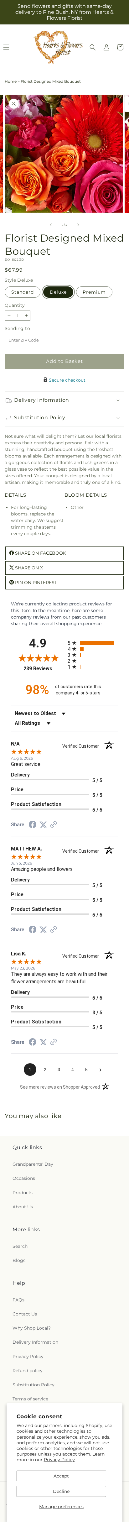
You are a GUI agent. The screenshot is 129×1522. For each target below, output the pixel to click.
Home (11, 81)
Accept (61, 1476)
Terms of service (30, 1399)
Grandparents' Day (33, 1164)
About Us (23, 1207)
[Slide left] (51, 225)
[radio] (93, 643)
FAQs (18, 1300)
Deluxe (58, 292)
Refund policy (28, 1370)
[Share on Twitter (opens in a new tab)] (43, 825)
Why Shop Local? (32, 1328)
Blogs (19, 1260)
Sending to (27, 328)
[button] (93, 47)
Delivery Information (35, 1342)
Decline (61, 1491)
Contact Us (25, 1314)
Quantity (15, 305)
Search (20, 1246)
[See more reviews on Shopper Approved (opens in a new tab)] (53, 825)
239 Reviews (43, 669)
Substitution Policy (33, 1385)
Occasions (24, 1178)
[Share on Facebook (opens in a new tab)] (32, 825)
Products (23, 1192)
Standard (22, 292)
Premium (94, 292)
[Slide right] (78, 225)
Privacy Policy (59, 1459)
